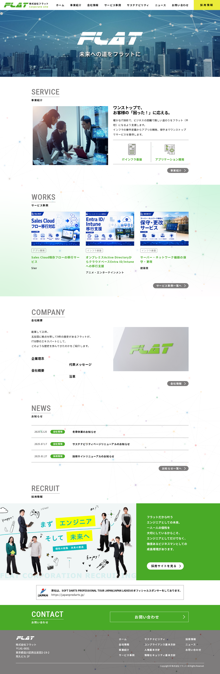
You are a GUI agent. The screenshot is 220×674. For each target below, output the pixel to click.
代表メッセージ (80, 364)
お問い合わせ (180, 5)
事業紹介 (75, 5)
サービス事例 (112, 5)
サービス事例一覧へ (169, 285)
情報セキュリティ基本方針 (160, 655)
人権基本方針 (152, 649)
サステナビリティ (138, 5)
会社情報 (93, 5)
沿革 (72, 376)
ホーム (60, 5)
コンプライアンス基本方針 (160, 644)
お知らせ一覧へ (172, 468)
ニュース (160, 5)
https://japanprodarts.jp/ (68, 594)
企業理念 (37, 358)
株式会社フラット (26, 644)
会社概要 (37, 370)
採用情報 (207, 5)
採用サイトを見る (164, 566)
